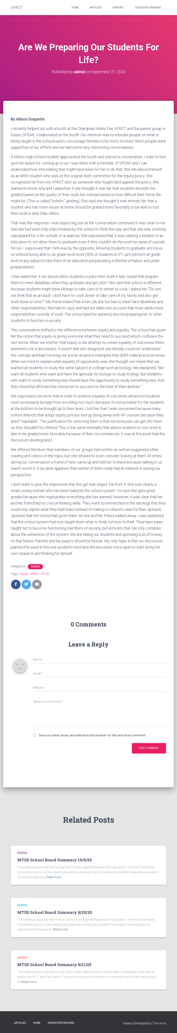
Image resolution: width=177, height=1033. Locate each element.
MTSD (45, 574)
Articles (95, 7)
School (35, 566)
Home (75, 7)
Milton (34, 574)
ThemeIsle (159, 1023)
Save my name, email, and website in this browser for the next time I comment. (92, 735)
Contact (118, 7)
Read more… (54, 877)
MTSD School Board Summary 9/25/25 (54, 912)
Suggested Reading (148, 7)
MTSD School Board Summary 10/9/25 (54, 859)
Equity (24, 574)
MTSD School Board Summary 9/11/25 (54, 964)
